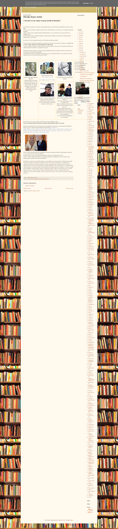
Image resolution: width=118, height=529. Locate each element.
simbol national (91, 475)
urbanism (90, 374)
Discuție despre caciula (84, 70)
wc (88, 497)
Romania (90, 103)
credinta (89, 135)
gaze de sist (90, 113)
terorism (90, 370)
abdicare (90, 170)
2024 (80, 35)
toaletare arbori (91, 480)
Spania (89, 183)
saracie (89, 277)
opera (89, 136)
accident (90, 151)
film (89, 178)
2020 (80, 43)
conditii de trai (91, 121)
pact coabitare (91, 442)
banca (89, 173)
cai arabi (90, 396)
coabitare (90, 314)
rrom (89, 363)
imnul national (91, 330)
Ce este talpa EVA (83, 76)
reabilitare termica (90, 271)
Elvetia (89, 295)
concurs (89, 317)
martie (81, 65)
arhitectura (90, 162)
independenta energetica (90, 220)
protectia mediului (90, 458)
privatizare (90, 354)
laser (89, 422)
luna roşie (90, 426)
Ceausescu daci (33, 179)
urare (89, 489)
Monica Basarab (91, 510)
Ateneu (89, 293)
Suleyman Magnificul (90, 385)
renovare (90, 358)
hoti (89, 418)
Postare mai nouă (27, 188)
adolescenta (90, 304)
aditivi (89, 302)
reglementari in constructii (91, 463)
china (89, 189)
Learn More (86, 3)
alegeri (89, 161)
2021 (80, 41)
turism (89, 290)
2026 (80, 32)
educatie (90, 210)
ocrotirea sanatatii (90, 434)
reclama (89, 158)
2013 (80, 90)
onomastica (90, 436)
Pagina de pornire (48, 188)
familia (89, 257)
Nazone (91, 512)
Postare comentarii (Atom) (34, 190)
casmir (89, 398)
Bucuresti (90, 125)
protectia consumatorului (91, 232)
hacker (89, 328)
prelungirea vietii (90, 447)
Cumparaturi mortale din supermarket (87, 72)
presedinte (47, 179)
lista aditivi (90, 424)
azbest (89, 307)
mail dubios (90, 193)
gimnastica (90, 218)
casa (89, 143)
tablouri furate (91, 283)
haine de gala (90, 415)
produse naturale (89, 453)
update (89, 118)
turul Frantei (90, 488)
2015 (80, 86)
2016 (80, 50)
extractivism (90, 325)
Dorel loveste (90, 375)
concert (89, 206)
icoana (89, 191)
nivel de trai (90, 337)
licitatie (89, 261)
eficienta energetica (90, 213)
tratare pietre (90, 485)
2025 (80, 33)
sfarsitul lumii (91, 368)
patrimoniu (90, 342)
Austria (89, 240)
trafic (89, 372)
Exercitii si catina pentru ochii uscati (87, 80)
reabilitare (90, 199)
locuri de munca (91, 225)
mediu (89, 116)
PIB (89, 241)
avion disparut (91, 250)
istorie (89, 182)
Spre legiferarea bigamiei (85, 82)
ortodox (89, 341)
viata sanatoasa (91, 107)
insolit (89, 154)
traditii (89, 483)
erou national (90, 215)
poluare (89, 156)
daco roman (90, 405)
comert (89, 315)
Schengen (90, 204)
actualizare (90, 246)
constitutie (90, 177)
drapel (89, 209)
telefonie (90, 287)
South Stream (91, 382)
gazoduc (90, 326)
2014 (80, 88)
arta (89, 111)
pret (89, 449)
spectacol (90, 236)
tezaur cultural (91, 478)
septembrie (82, 56)
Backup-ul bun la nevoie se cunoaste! (80, 111)
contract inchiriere (90, 403)
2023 (80, 37)
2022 (80, 39)
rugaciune (90, 275)
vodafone (90, 495)
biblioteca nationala (90, 187)
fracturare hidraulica (90, 129)
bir (88, 395)
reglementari (90, 460)
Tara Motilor (90, 387)
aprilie (81, 63)
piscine (89, 352)
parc (89, 267)
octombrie (82, 54)
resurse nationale (90, 466)
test (89, 289)
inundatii (90, 332)
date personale (91, 254)
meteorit (90, 427)
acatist (89, 390)
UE (89, 105)
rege (89, 124)
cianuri (89, 164)
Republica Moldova (90, 300)
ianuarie (82, 69)
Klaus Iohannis (42, 179)
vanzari (89, 494)
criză (89, 252)
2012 (80, 92)
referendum (90, 159)
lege (89, 334)
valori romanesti (91, 491)
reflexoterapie (91, 355)
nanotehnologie (91, 264)
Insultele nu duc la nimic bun (85, 78)
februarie (82, 67)
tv (88, 114)
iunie (81, 61)
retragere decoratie (90, 468)
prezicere (90, 450)
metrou (89, 336)
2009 (80, 96)
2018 (80, 47)
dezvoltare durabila (90, 323)
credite (89, 319)
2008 (80, 98)
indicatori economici (90, 420)
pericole (89, 444)
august (81, 58)
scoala (89, 364)
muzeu (89, 228)
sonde (89, 281)
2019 (80, 45)
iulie (81, 59)
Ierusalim (90, 202)
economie (90, 127)
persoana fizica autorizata (91, 347)
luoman (63, 520)
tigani (89, 201)
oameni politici (91, 430)
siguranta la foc (91, 278)
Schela (89, 245)
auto (89, 306)
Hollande (37, 179)
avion (89, 172)
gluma (89, 413)
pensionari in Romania (90, 345)
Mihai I (89, 141)
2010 (80, 94)
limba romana (91, 166)
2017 (80, 49)
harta (89, 180)
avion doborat (91, 392)
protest (89, 197)
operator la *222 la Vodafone (90, 439)
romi (89, 169)
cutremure (90, 153)
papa (89, 229)
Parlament (90, 243)
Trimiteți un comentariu (29, 185)
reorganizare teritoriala (90, 361)
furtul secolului (91, 258)
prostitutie (90, 196)
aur (89, 119)
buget (89, 309)
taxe (89, 285)
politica (89, 194)
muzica (89, 131)
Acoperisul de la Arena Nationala (86, 74)
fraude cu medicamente (90, 410)
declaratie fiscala (90, 407)
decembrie (82, 52)
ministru (90, 263)
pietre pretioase (91, 349)
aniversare (90, 248)
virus (89, 292)
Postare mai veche (69, 188)
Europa (89, 138)
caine (89, 175)
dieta (89, 144)
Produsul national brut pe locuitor (91, 379)
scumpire (90, 470)
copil (89, 207)
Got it (91, 3)
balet (89, 185)
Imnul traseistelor (83, 84)
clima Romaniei (91, 400)
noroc (89, 339)
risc (89, 273)
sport (89, 139)
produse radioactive (90, 456)
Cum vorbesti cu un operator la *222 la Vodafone (91, 148)
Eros (79, 109)
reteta (89, 133)
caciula (28, 179)
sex (89, 366)
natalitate (90, 429)
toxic (89, 238)
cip (89, 312)
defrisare (90, 320)
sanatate (89, 109)
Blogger (71, 520)
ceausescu (90, 310)
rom (89, 235)
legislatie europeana (90, 223)
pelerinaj (90, 269)
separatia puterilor (90, 473)
